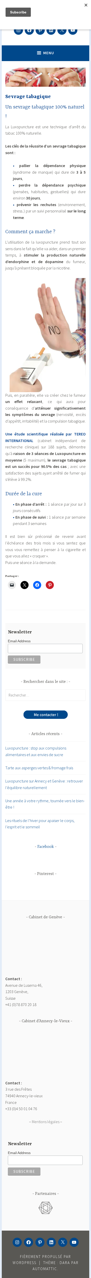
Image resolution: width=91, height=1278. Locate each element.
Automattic (45, 1268)
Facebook (45, 847)
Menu (48, 52)
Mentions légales (45, 1121)
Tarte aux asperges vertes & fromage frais (39, 767)
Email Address (19, 641)
